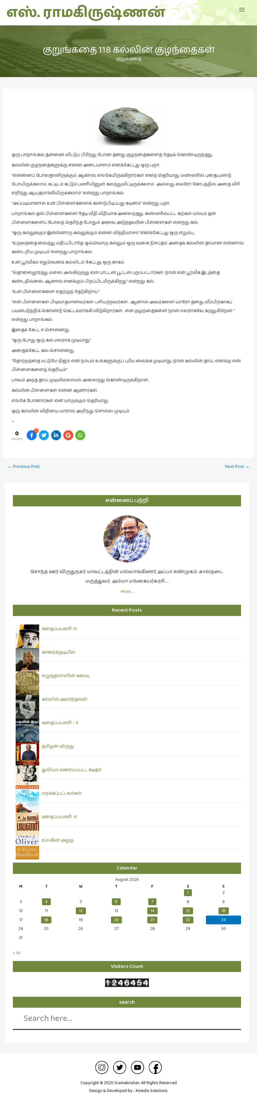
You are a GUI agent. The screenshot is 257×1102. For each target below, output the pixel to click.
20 (116, 920)
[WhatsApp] (80, 435)
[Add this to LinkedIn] (56, 435)
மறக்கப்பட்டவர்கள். (62, 793)
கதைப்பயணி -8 (59, 816)
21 (152, 920)
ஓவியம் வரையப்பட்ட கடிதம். (72, 769)
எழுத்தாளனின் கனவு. (66, 675)
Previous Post (24, 466)
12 (81, 910)
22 (188, 920)
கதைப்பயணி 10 (59, 628)
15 (188, 910)
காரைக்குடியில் (58, 652)
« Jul (16, 952)
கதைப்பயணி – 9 (60, 722)
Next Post (237, 466)
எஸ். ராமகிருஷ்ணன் (85, 13)
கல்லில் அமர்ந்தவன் (64, 699)
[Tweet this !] (44, 435)
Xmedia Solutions (151, 1090)
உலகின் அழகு (58, 840)
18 (46, 920)
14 (152, 910)
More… (127, 591)
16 (224, 910)
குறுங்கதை (128, 58)
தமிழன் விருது (58, 746)
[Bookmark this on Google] (68, 435)
